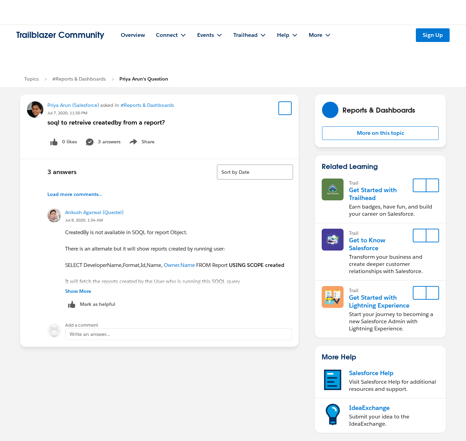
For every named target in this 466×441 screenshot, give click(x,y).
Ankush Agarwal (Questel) (94, 212)
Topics (31, 79)
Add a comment (81, 325)
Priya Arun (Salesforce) (73, 105)
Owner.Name (179, 265)
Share (141, 143)
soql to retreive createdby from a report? (106, 122)
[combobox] (255, 172)
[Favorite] (285, 108)
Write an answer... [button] (90, 334)
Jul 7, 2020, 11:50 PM (67, 113)
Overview (133, 35)
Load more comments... (74, 194)
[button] (380, 133)
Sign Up (433, 35)
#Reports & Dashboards (79, 79)
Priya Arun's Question (143, 79)
